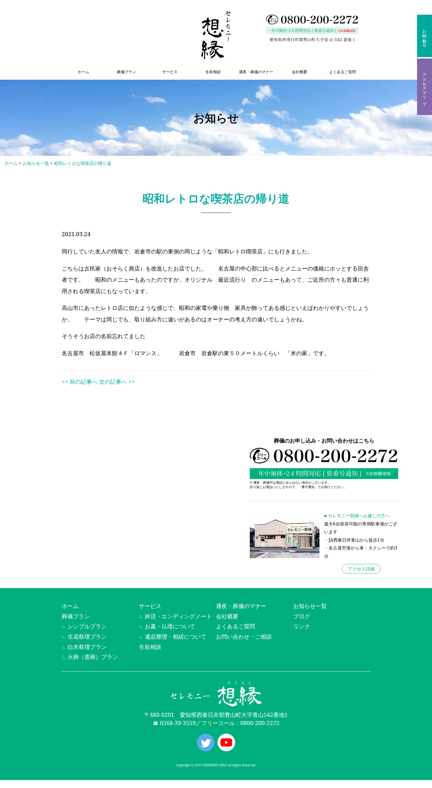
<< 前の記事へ (80, 381)
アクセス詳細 (361, 569)
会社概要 (299, 71)
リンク (301, 626)
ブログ (301, 616)
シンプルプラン (87, 626)
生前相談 (213, 71)
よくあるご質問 (342, 71)
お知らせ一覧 (36, 163)
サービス (170, 71)
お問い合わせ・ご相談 (244, 636)
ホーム (83, 71)
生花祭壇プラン (87, 636)
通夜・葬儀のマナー (256, 71)
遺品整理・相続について (175, 636)
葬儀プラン (126, 71)
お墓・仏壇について (170, 626)
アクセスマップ (424, 86)
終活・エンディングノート (178, 616)
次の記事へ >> (117, 381)
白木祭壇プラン (87, 647)
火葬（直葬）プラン (93, 657)
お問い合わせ (424, 35)
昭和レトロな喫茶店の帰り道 (82, 163)
